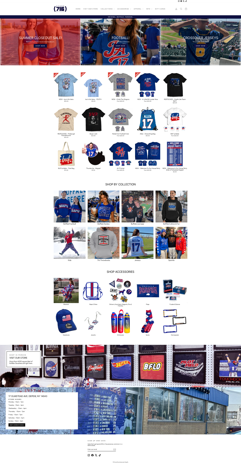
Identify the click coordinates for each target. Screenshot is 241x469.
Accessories (123, 9)
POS (114, 462)
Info (148, 9)
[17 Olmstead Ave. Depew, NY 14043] (120, 410)
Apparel (138, 9)
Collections (107, 9)
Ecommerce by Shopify (122, 462)
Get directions (17, 425)
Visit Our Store (90, 9)
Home (78, 9)
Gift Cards (160, 9)
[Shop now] (40, 42)
